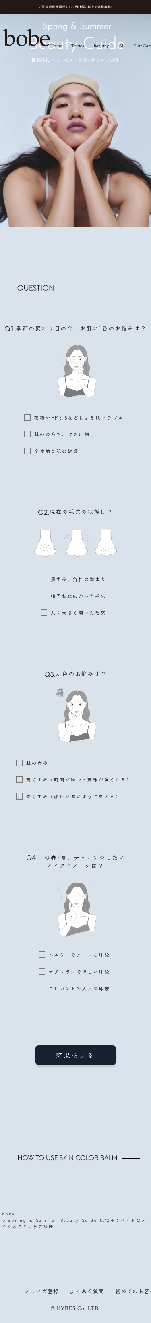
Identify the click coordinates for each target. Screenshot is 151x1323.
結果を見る (75, 1055)
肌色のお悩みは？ (81, 673)
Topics (77, 46)
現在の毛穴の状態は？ (82, 511)
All (121, 46)
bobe (8, 1214)
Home (56, 46)
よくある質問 (87, 1291)
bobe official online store (26, 37)
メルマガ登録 (42, 1291)
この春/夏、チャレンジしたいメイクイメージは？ (81, 862)
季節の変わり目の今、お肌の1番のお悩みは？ (81, 328)
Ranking (101, 46)
